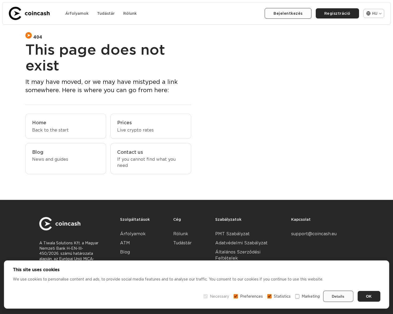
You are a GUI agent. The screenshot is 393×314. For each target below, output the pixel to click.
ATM (125, 242)
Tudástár (106, 13)
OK (369, 296)
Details (338, 296)
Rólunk (130, 13)
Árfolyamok (76, 13)
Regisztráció (337, 13)
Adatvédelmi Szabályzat (241, 242)
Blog (125, 252)
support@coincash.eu (314, 233)
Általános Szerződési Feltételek (237, 254)
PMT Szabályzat (232, 233)
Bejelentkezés (288, 13)
